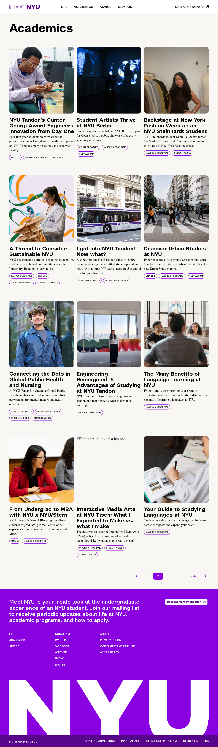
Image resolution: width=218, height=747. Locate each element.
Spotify (60, 664)
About (104, 634)
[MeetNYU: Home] (24, 6)
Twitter (60, 640)
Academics (83, 7)
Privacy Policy (110, 640)
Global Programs (88, 147)
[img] (41, 80)
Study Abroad (86, 154)
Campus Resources (21, 276)
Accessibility (110, 652)
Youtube (61, 652)
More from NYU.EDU (23, 741)
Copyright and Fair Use (117, 646)
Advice (106, 7)
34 (193, 576)
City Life (42, 276)
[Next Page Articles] (205, 576)
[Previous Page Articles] (137, 576)
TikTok (59, 658)
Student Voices (182, 153)
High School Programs (161, 741)
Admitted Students (89, 280)
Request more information (184, 602)
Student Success (196, 741)
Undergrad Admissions (98, 741)
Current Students (47, 282)
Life (64, 7)
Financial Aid (129, 741)
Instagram (62, 634)
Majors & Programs (36, 157)
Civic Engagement (21, 282)
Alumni (15, 541)
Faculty (15, 157)
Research (58, 157)
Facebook (62, 646)
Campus (125, 7)
